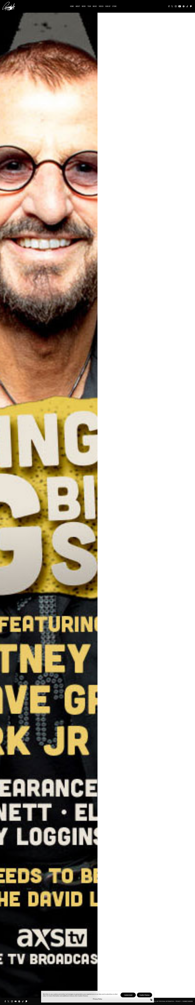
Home (72, 6)
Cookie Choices (187, 1001)
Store (114, 6)
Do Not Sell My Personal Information (161, 1001)
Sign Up (107, 6)
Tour (89, 6)
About (78, 6)
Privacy (178, 1001)
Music (95, 6)
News (84, 6)
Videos (101, 6)
